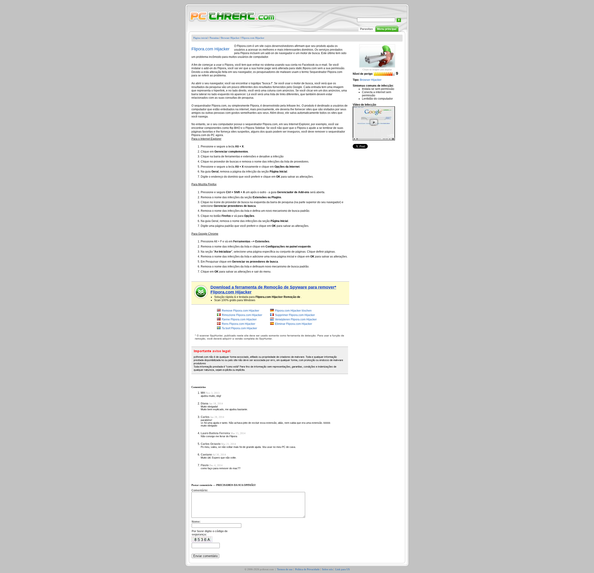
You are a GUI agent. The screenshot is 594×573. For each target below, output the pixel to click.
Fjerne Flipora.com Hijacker (239, 319)
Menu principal (386, 29)
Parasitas (366, 29)
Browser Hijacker (230, 37)
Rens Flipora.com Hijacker (238, 324)
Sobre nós (327, 569)
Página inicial (200, 37)
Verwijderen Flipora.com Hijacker (296, 319)
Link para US (342, 569)
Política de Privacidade (307, 569)
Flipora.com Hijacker (253, 37)
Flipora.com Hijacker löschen (293, 310)
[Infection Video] (374, 123)
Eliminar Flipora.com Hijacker (293, 324)
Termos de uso (285, 569)
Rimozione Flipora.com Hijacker (242, 315)
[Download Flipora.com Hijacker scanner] (201, 292)
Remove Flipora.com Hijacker (240, 310)
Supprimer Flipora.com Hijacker (295, 315)
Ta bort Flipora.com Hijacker (239, 328)
